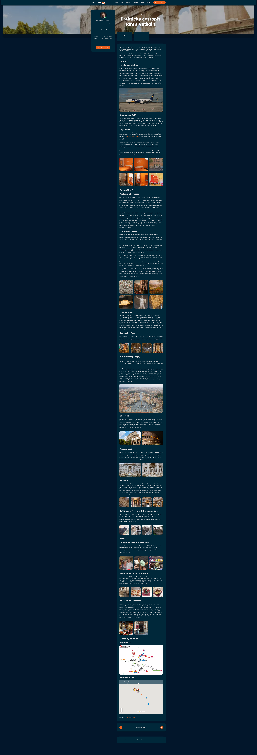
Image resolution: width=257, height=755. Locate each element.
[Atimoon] (98, 2)
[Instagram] (101, 31)
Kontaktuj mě (102, 48)
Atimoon (134, 717)
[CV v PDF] (106, 31)
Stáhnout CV (158, 2)
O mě (122, 2)
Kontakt (149, 2)
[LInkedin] (104, 31)
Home (116, 2)
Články (128, 717)
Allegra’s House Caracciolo (133, 136)
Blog (142, 2)
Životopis (129, 2)
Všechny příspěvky (141, 727)
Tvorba (136, 2)
